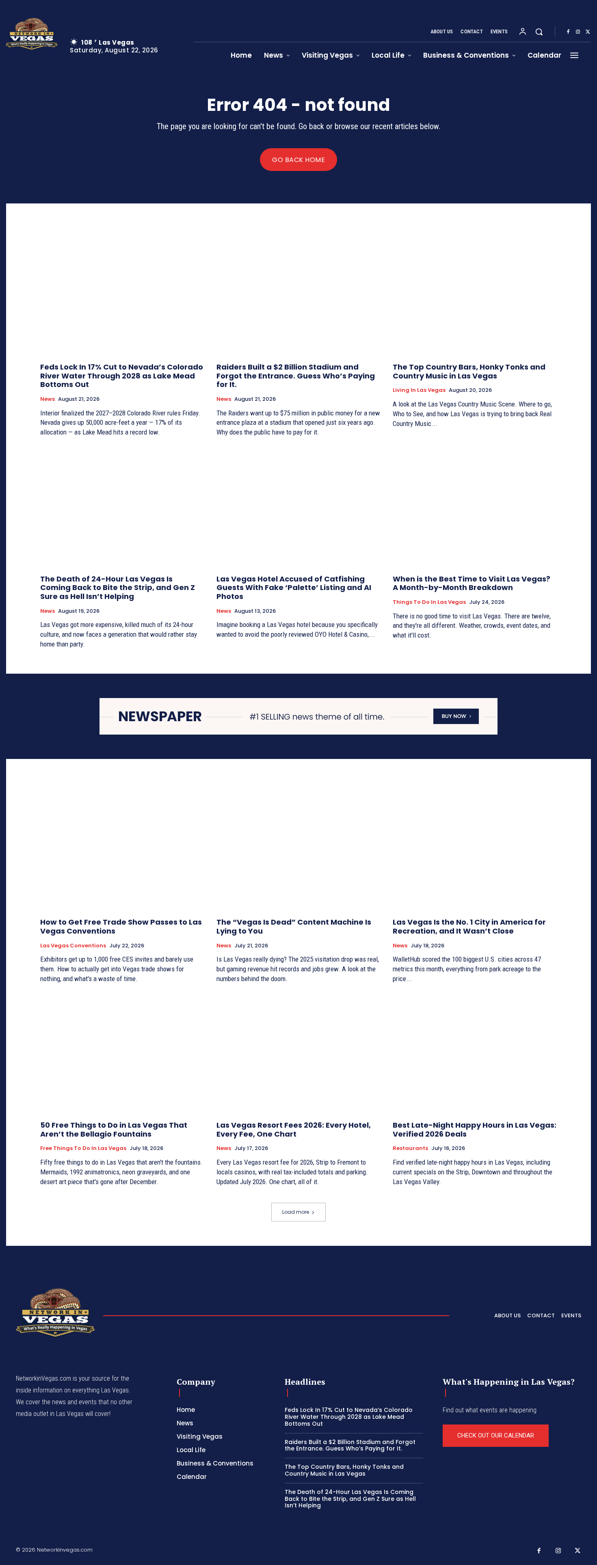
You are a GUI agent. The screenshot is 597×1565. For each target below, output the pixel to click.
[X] (588, 32)
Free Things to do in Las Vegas (83, 1148)
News (47, 399)
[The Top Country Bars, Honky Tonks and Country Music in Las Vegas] (475, 295)
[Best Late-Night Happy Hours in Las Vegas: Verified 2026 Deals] (475, 1053)
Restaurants (410, 1148)
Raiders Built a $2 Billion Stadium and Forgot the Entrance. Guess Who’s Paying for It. (295, 375)
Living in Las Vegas (419, 390)
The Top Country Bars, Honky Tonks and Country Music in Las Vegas (469, 371)
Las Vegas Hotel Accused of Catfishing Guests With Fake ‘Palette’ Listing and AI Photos (293, 587)
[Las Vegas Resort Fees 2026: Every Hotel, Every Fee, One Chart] (298, 1053)
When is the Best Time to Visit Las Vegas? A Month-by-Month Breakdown (471, 583)
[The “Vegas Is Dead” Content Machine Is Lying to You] (298, 850)
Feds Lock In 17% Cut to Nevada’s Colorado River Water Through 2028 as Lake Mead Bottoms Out (121, 375)
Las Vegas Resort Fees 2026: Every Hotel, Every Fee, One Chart (293, 1129)
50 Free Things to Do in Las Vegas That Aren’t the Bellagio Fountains (113, 1129)
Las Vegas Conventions (73, 945)
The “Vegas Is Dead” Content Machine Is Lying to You (293, 926)
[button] (539, 31)
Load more (295, 1211)
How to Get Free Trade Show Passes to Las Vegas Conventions (121, 926)
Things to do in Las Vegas (429, 602)
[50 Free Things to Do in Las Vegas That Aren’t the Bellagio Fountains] (122, 1053)
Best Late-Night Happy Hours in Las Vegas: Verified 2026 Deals (474, 1129)
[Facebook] (568, 32)
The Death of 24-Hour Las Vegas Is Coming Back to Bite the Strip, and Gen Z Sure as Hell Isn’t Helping (117, 587)
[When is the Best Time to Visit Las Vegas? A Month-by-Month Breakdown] (475, 507)
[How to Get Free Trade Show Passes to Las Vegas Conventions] (122, 850)
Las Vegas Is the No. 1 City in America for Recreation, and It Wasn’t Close (469, 926)
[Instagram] (578, 32)
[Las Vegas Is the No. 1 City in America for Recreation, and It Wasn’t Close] (475, 850)
